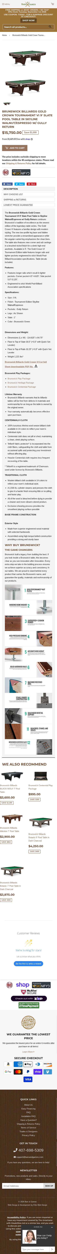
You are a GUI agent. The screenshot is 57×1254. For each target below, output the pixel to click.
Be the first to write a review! (28, 963)
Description (11, 189)
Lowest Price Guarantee (18, 205)
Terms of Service (28, 1127)
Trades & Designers (28, 1131)
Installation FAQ (28, 1116)
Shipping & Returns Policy (28, 1124)
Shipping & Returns (15, 199)
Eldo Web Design (40, 1205)
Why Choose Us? (13, 194)
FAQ (28, 1112)
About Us (28, 1105)
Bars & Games (31, 1202)
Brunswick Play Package (19, 378)
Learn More (27, 1052)
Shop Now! (28, 20)
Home (4, 35)
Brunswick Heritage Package (21, 383)
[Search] (51, 27)
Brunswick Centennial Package (22, 387)
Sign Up (49, 1186)
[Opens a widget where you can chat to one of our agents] (38, 1238)
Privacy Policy (28, 1135)
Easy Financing (28, 1108)
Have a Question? (28, 1120)
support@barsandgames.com (29, 1157)
